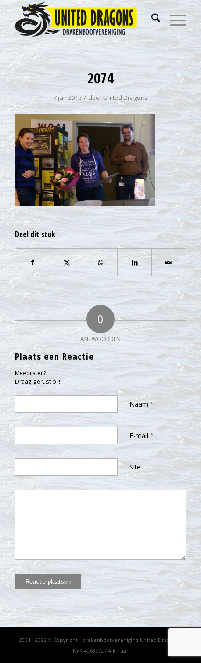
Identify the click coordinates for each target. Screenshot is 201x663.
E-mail (141, 435)
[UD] (83, 19)
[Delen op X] (67, 262)
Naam (141, 404)
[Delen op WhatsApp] (101, 262)
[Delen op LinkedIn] (134, 262)
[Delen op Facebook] (32, 262)
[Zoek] (151, 19)
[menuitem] (151, 19)
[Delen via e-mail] (169, 262)
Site (135, 466)
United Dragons (125, 97)
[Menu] (173, 19)
